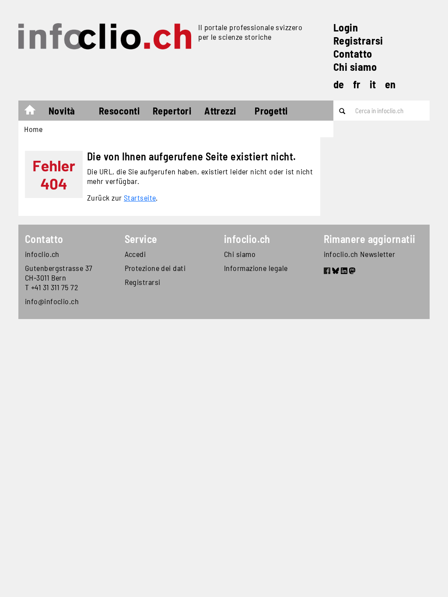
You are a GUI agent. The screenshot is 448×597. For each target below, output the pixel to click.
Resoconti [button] (119, 110)
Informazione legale (256, 268)
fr (357, 84)
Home (34, 112)
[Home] (104, 36)
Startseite (140, 197)
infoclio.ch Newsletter (360, 254)
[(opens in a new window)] (327, 272)
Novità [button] (62, 110)
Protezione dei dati (155, 268)
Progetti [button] (271, 110)
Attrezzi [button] (220, 110)
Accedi (135, 254)
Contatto (352, 53)
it (373, 84)
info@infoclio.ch (52, 301)
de (338, 84)
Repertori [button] (172, 110)
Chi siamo (355, 66)
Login (345, 27)
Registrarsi (358, 40)
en (390, 84)
